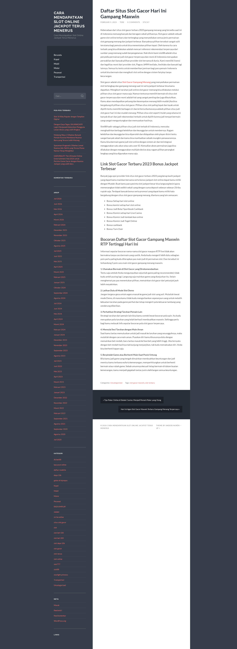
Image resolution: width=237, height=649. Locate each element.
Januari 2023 (59, 392)
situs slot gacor (60, 522)
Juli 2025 (57, 251)
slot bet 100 (59, 533)
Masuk (56, 605)
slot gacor (58, 548)
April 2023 (58, 376)
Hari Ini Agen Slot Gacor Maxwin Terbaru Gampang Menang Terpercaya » (150, 409)
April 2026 (58, 214)
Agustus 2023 (59, 356)
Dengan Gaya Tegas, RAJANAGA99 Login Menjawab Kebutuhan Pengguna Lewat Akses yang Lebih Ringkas (69, 127)
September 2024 (61, 293)
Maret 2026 (59, 219)
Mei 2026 (58, 209)
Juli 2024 (57, 303)
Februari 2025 (59, 277)
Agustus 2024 (59, 298)
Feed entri (58, 610)
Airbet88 (57, 459)
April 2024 (58, 319)
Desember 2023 (60, 340)
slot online (58, 559)
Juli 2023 (57, 361)
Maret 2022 (59, 408)
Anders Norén (173, 425)
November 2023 (60, 345)
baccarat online (60, 465)
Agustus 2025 (59, 246)
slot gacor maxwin (137, 383)
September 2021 (61, 418)
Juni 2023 (58, 366)
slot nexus (58, 554)
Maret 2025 (59, 272)
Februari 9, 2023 (108, 22)
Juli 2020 (57, 439)
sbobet (56, 512)
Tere (122, 22)
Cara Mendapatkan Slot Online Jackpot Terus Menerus (69, 22)
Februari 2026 (59, 225)
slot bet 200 (59, 538)
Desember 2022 (60, 397)
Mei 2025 (58, 261)
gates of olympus (61, 480)
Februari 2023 (59, 387)
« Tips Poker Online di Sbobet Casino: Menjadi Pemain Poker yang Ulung (132, 400)
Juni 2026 (58, 204)
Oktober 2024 (60, 287)
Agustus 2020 (59, 434)
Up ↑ (158, 428)
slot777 (57, 564)
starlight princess (61, 575)
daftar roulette (60, 470)
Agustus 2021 (59, 424)
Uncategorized (60, 585)
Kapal (56, 59)
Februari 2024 (59, 329)
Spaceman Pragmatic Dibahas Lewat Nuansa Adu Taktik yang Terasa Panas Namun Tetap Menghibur (69, 148)
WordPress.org (60, 621)
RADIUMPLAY (60, 506)
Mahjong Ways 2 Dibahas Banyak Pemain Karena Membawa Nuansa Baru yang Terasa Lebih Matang (68, 137)
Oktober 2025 (60, 240)
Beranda (58, 55)
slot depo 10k (59, 543)
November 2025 (60, 235)
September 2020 (61, 429)
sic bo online (59, 517)
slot (55, 527)
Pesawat (58, 72)
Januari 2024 (59, 335)
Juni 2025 (58, 256)
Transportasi (59, 77)
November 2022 (60, 403)
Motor (57, 68)
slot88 (56, 569)
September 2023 (61, 350)
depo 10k (57, 475)
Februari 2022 (59, 413)
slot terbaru (150, 383)
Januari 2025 (59, 282)
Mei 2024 (58, 314)
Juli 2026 (57, 198)
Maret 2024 (59, 324)
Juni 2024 (58, 308)
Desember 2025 (60, 230)
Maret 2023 (59, 382)
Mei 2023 (58, 371)
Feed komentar (60, 616)
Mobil (56, 63)
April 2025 (58, 267)
